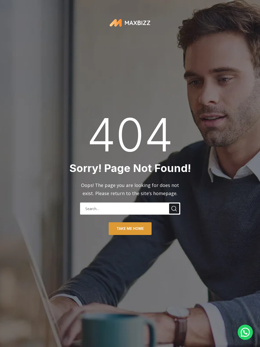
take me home (130, 228)
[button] (245, 332)
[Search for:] (130, 208)
